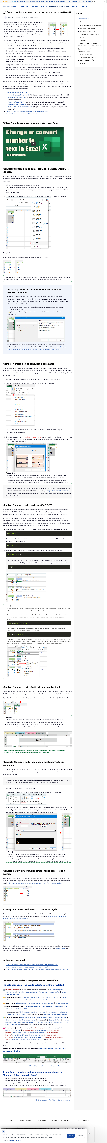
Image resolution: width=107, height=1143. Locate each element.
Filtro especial (15, 1025)
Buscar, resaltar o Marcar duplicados (31, 997)
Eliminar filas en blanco (52, 997)
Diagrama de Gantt (42, 1030)
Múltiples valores (34, 1003)
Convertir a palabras (19, 1037)
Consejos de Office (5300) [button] (59, 6)
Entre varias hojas (48, 1003)
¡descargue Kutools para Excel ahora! (56, 491)
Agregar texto (54, 1028)
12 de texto (41, 1028)
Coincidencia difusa (62, 1003)
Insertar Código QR (18, 1035)
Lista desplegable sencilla (32, 1006)
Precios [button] (44, 6)
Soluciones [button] (24, 6)
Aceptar (70, 1136)
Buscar (84, 6)
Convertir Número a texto (86, 19)
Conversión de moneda (33, 1037)
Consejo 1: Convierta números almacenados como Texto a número (27, 111)
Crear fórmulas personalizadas (27, 992)
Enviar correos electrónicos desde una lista (48, 1022)
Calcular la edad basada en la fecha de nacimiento (28, 1032)
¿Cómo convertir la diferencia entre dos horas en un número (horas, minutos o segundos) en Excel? (37, 969)
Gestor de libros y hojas (13, 1020)
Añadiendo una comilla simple (17, 104)
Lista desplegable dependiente (52, 1006)
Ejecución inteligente (56, 989)
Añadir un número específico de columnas (32, 1012)
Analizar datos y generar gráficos (49, 992)
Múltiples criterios (21, 1003)
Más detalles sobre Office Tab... (45, 1100)
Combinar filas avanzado (18, 1040)
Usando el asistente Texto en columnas (20, 107)
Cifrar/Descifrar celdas (25, 1022)
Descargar (35, 6)
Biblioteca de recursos (28, 1020)
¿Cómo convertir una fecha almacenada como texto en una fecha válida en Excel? (32, 964)
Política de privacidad (61, 1120)
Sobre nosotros (83, 1120)
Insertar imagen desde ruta (32, 1035)
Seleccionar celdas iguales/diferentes (55, 1014)
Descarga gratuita (64, 1066)
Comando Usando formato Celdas (19, 95)
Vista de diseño (42, 1017)
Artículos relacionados (85, 54)
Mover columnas (53, 1012)
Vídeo (81, 22)
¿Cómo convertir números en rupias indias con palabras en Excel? (27, 967)
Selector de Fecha (55, 1020)
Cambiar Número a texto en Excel (16, 92)
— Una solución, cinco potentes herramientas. (34, 1)
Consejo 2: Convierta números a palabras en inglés (22, 114)
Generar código (11, 992)
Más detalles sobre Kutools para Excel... (42, 1066)
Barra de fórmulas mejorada (57, 1017)
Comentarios (82, 63)
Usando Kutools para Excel (16, 97)
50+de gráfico (29, 1030)
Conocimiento (26, 1120)
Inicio (11, 1120)
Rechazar (80, 1136)
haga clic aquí (60, 948)
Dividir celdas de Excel (33, 1040)
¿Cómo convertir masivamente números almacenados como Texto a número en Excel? (35, 883)
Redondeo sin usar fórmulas (39, 1000)
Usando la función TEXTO (16, 102)
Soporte (74, 6)
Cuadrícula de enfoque (27, 1017)
